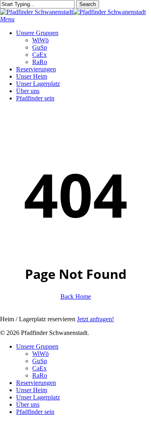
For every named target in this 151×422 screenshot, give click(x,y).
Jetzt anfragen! (95, 319)
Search (87, 4)
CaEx (39, 368)
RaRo (39, 375)
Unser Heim (31, 390)
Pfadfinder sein (35, 411)
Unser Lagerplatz (38, 397)
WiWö (40, 353)
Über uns (27, 404)
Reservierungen (36, 382)
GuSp (39, 361)
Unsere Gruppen (37, 346)
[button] (7, 19)
